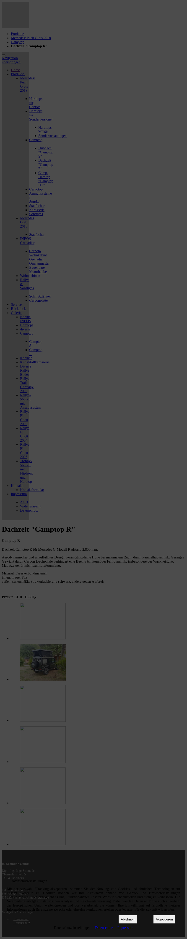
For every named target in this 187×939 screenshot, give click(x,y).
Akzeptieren (164, 919)
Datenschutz (104, 928)
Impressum (125, 928)
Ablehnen (128, 919)
